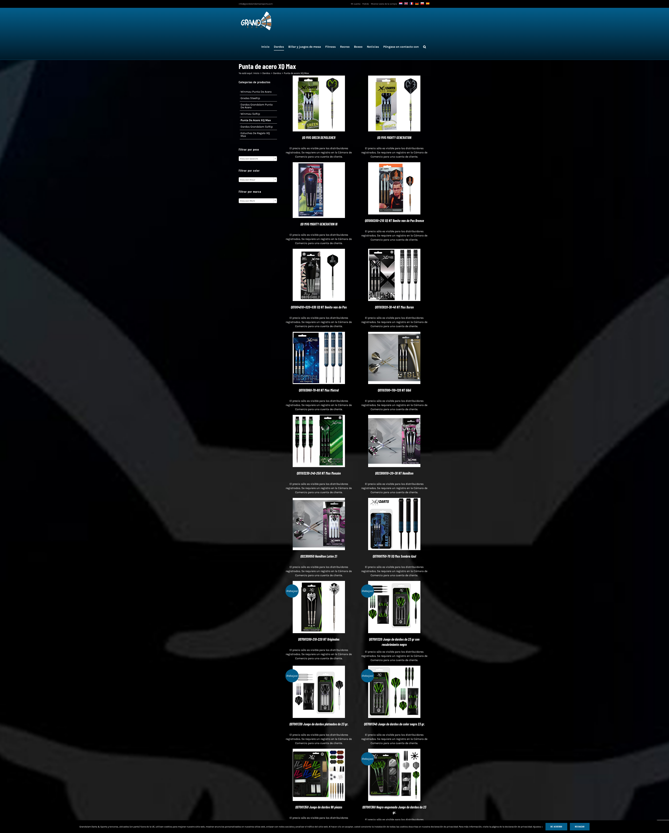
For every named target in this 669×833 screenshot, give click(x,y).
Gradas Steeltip (250, 98)
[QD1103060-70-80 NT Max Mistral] (319, 333)
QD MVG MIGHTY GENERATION (394, 137)
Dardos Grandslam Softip (257, 126)
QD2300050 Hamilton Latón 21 (318, 556)
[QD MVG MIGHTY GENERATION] (394, 77)
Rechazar (580, 826)
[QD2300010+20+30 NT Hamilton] (394, 417)
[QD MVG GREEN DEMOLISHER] (319, 77)
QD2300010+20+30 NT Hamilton (394, 473)
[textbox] (258, 158)
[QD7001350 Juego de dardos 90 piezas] (319, 750)
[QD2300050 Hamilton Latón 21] (319, 500)
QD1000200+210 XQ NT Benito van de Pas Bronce (394, 220)
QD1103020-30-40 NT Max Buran (394, 307)
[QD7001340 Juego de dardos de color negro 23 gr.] (394, 667)
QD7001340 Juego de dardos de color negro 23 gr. (394, 724)
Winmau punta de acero (256, 91)
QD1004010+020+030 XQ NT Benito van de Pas (319, 307)
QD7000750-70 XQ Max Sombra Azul (394, 556)
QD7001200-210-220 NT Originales (318, 639)
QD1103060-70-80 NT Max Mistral (319, 390)
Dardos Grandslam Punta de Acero (257, 106)
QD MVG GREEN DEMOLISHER (318, 137)
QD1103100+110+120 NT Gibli (394, 390)
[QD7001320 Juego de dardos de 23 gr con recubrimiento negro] (394, 583)
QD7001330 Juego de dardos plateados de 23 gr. (318, 724)
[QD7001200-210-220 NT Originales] (319, 583)
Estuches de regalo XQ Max (255, 134)
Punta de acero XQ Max (256, 120)
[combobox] (258, 158)
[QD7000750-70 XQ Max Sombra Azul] (394, 500)
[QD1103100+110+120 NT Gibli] (394, 333)
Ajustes (537, 826)
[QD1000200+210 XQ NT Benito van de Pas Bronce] (394, 164)
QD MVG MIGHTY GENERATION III (318, 224)
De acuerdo (556, 826)
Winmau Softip (250, 113)
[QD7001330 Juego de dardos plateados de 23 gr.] (319, 667)
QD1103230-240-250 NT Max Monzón (319, 473)
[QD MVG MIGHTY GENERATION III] (319, 164)
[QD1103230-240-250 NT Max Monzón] (319, 417)
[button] (424, 47)
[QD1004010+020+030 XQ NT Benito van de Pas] (319, 250)
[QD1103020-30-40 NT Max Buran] (394, 250)
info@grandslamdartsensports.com (256, 4)
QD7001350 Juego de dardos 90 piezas (318, 807)
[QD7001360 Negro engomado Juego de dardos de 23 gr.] (394, 750)
